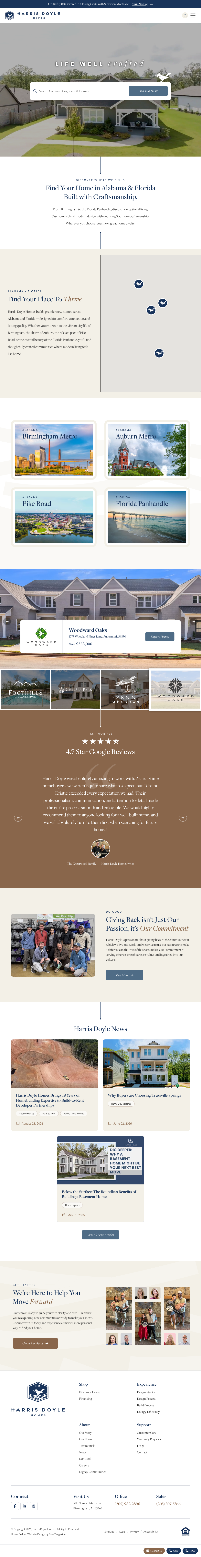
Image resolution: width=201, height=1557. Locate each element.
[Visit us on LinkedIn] (24, 1506)
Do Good (84, 1459)
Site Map (109, 1532)
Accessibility (150, 1532)
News (82, 1452)
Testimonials (87, 1446)
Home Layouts (72, 1205)
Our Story (85, 1433)
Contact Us (156, 1550)
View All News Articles (100, 1235)
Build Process (145, 1405)
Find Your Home (89, 1392)
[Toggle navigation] (193, 15)
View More (122, 975)
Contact (142, 1452)
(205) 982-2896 (127, 1503)
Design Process (146, 1399)
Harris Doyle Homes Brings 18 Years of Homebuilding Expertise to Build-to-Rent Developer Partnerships (50, 1100)
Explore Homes (160, 636)
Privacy (134, 1532)
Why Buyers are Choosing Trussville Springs (144, 1095)
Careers (84, 1465)
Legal (122, 1532)
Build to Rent (48, 1113)
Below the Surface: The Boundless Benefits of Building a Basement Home (99, 1194)
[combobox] (100, 91)
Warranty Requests (149, 1439)
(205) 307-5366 (168, 1503)
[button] (139, 284)
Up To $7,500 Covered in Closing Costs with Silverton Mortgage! (98, 4)
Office (192, 1550)
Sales (175, 1550)
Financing (85, 1399)
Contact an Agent (33, 1343)
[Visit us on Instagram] (34, 1506)
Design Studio (145, 1392)
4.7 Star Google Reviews (100, 751)
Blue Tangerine (57, 1534)
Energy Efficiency (148, 1412)
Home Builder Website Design (28, 1534)
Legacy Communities (92, 1472)
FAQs (140, 1446)
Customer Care (146, 1433)
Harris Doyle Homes (74, 1113)
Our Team (85, 1439)
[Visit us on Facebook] (15, 1506)
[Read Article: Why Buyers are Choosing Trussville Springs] (146, 1063)
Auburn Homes (26, 1113)
